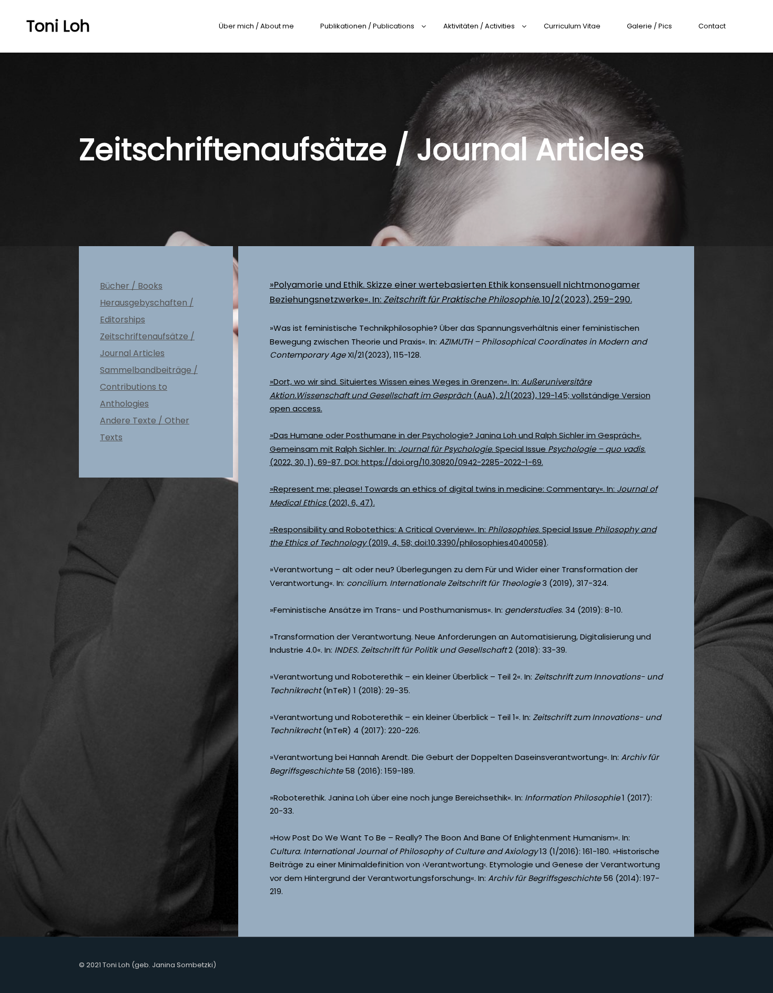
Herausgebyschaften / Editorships (147, 311)
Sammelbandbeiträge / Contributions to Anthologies (149, 387)
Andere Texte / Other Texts (144, 428)
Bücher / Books (131, 286)
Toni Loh (58, 26)
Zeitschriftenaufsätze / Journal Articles (147, 344)
